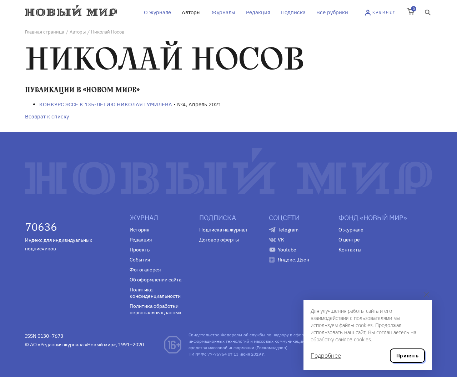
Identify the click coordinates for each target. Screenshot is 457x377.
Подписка (293, 12)
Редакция (258, 12)
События (140, 259)
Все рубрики (332, 12)
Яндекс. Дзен (293, 259)
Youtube (287, 249)
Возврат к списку (47, 116)
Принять (407, 355)
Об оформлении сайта (155, 279)
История (139, 229)
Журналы (223, 12)
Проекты (140, 249)
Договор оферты (219, 239)
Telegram (288, 229)
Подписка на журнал (223, 229)
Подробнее (326, 355)
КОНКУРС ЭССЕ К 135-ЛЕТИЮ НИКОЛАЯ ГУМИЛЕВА (105, 104)
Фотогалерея (145, 269)
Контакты (349, 249)
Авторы (191, 12)
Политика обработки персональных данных (155, 309)
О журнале (157, 12)
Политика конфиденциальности (155, 292)
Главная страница (44, 32)
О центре (349, 239)
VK (281, 239)
